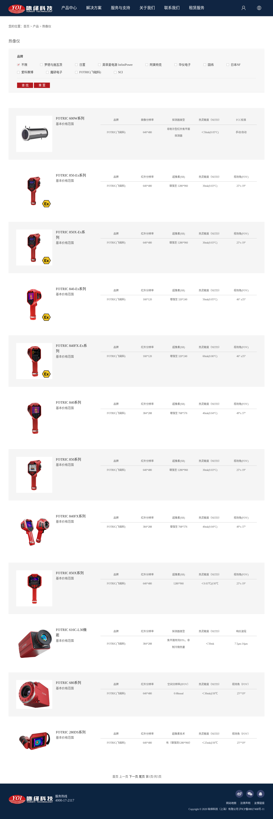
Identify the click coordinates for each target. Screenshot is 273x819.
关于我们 (147, 8)
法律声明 (245, 803)
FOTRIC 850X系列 (70, 573)
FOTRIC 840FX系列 (71, 516)
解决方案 (94, 8)
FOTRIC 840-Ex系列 (71, 289)
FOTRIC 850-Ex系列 (71, 175)
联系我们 (172, 8)
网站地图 (231, 803)
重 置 (42, 85)
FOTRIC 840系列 (68, 402)
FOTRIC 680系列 (68, 683)
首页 (26, 26)
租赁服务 (196, 8)
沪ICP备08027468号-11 (251, 809)
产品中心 (69, 8)
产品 (36, 26)
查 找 (25, 85)
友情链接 (259, 803)
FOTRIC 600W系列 (70, 118)
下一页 (133, 776)
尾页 (142, 776)
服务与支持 (120, 8)
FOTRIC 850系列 (68, 459)
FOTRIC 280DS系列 (71, 732)
